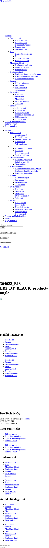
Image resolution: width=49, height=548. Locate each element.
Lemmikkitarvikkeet (23, 45)
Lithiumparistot (21, 117)
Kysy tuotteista (11, 126)
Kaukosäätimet (21, 43)
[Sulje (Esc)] (9, 545)
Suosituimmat (15, 38)
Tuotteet (8, 36)
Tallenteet (19, 103)
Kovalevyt (19, 94)
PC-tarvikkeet (15, 92)
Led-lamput (19, 85)
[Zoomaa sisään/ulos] (1, 545)
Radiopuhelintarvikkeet (24, 79)
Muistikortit (19, 97)
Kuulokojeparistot (22, 112)
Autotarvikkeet (21, 40)
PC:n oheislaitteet (22, 101)
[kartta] (27, 419)
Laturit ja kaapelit (22, 67)
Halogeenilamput (22, 83)
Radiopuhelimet (16, 72)
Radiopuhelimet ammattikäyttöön (28, 74)
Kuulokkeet (9, 340)
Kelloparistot (20, 110)
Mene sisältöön (6, 1)
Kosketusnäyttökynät (23, 65)
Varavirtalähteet (21, 70)
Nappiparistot (20, 119)
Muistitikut (19, 99)
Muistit (8, 346)
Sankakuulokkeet (22, 61)
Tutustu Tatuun (11, 124)
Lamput (13, 81)
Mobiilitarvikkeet (17, 63)
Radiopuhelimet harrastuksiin (26, 76)
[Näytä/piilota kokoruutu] (4, 545)
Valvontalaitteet (21, 49)
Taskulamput (20, 90)
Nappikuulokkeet (22, 58)
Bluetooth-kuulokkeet (23, 54)
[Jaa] (6, 545)
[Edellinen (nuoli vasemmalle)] (1, 547)
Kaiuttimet (19, 56)
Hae (2, 228)
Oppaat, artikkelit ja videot (15, 122)
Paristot (13, 106)
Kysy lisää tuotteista (13, 436)
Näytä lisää (4, 247)
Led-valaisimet (21, 88)
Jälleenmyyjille (11, 434)
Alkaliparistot (20, 108)
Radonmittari (20, 47)
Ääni (12, 52)
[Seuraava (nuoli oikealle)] (4, 547)
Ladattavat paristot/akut (24, 115)
